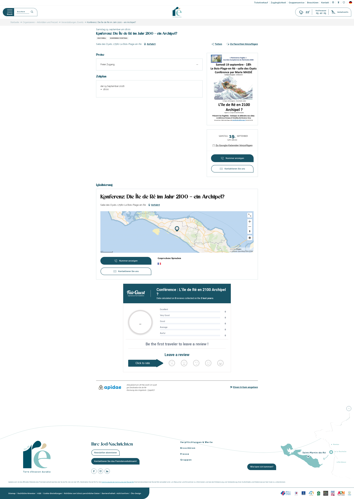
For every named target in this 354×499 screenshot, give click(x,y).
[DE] (350, 2)
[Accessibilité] (338, 2)
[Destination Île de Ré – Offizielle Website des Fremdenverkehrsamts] (177, 12)
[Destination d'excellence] (296, 493)
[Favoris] (344, 3)
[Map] (333, 2)
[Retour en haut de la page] (348, 409)
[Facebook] (94, 471)
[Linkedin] (107, 471)
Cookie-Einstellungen (52, 493)
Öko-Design (136, 493)
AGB (39, 493)
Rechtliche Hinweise (26, 493)
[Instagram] (100, 471)
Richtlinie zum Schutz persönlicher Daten (82, 493)
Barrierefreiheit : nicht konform (115, 493)
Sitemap (11, 493)
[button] (350, 2)
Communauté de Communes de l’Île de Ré (117, 482)
